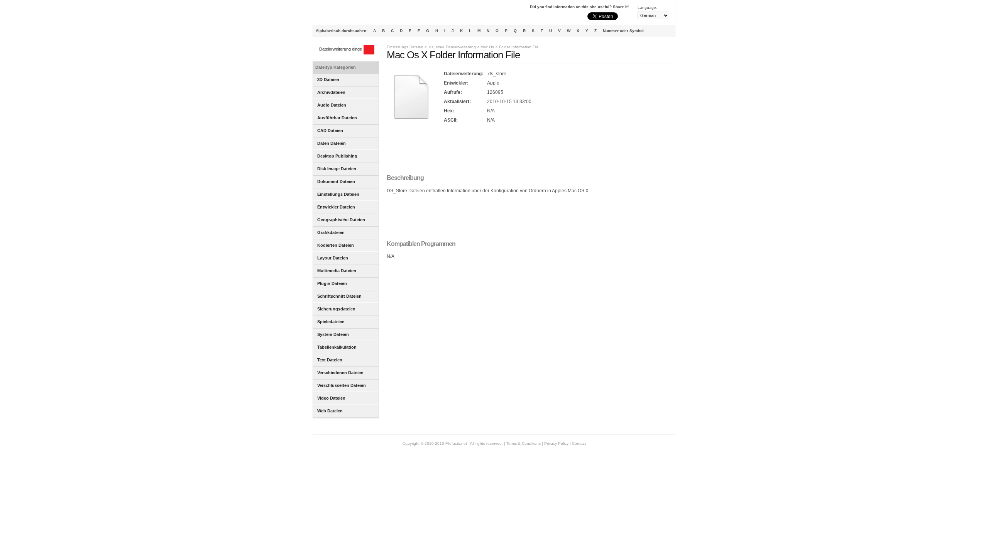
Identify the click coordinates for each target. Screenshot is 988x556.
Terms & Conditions (523, 443)
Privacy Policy (556, 443)
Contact (579, 443)
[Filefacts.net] (351, 13)
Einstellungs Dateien (405, 47)
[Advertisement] (527, 149)
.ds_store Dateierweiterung (452, 47)
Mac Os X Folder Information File (509, 47)
